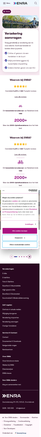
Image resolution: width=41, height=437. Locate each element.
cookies (15, 201)
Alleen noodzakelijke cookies (20, 244)
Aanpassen (19, 238)
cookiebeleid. (7, 217)
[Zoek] (36, 3)
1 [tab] (15, 256)
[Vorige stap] (11, 256)
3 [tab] (21, 256)
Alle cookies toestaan (19, 231)
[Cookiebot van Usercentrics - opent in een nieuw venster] (28, 190)
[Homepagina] (20, 3)
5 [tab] (26, 256)
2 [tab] (19, 256)
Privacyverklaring (11, 212)
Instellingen (29, 224)
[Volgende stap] (29, 256)
